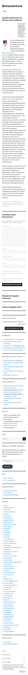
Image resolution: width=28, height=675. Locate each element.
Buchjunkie (7, 528)
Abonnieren (7, 466)
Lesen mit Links (8, 574)
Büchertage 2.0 (8, 518)
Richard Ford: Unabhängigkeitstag (14, 345)
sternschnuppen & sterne (11, 625)
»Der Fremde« (11, 99)
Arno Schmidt (6, 658)
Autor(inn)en (10, 423)
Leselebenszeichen (9, 572)
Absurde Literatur (15, 203)
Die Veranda (7, 545)
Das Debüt (7, 537)
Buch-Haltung (8, 526)
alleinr (6, 505)
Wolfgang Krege (6, 203)
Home (4, 651)
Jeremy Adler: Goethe (10, 396)
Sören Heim (7, 621)
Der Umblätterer (8, 539)
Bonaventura (12, 6)
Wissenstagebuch (9, 631)
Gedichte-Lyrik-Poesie (10, 556)
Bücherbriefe (7, 516)
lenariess (6, 570)
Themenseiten (6, 662)
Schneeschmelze (9, 623)
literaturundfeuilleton (10, 585)
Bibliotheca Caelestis (10, 524)
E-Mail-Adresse (7, 256)
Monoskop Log (8, 598)
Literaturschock (8, 583)
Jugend (20, 204)
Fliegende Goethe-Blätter (11, 495)
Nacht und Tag (8, 604)
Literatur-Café (8, 579)
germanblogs (8, 558)
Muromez (6, 600)
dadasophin (7, 533)
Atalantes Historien (9, 512)
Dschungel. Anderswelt (11, 551)
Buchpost (6, 530)
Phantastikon (8, 610)
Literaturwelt (8, 587)
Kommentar (6, 226)
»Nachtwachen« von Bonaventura (14, 339)
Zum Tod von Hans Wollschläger (13, 350)
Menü (4, 11)
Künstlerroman (5, 206)
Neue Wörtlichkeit (9, 608)
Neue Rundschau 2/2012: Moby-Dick (14, 348)
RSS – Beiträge (8, 478)
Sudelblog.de (7, 627)
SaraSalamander (8, 616)
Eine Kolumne (8, 493)
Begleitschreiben (9, 520)
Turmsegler (7, 629)
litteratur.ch (7, 589)
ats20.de (6, 514)
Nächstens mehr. (9, 606)
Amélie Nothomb (17, 201)
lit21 (5, 577)
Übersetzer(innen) (11, 425)
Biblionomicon (8, 522)
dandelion (7, 535)
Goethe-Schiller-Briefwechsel (12, 562)
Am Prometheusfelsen (10, 490)
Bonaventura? (6, 654)
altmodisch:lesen (9, 507)
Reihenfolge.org (8, 614)
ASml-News (7, 509)
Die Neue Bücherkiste (10, 543)
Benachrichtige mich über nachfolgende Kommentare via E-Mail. (12, 273)
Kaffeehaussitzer (9, 566)
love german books (9, 591)
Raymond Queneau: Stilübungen (13, 360)
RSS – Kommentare (9, 480)
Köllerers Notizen (9, 568)
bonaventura (7, 385)
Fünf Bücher (7, 553)
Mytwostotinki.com (9, 602)
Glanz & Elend (8, 560)
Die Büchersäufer (9, 541)
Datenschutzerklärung (10, 644)
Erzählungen (15, 204)
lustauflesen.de (8, 593)
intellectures (7, 564)
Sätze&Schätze (8, 618)
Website (4, 263)
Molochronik (8, 595)
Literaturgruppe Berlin (11, 581)
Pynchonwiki (8, 612)
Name (4, 249)
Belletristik (9, 204)
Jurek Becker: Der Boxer (11, 375)
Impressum (7, 642)
